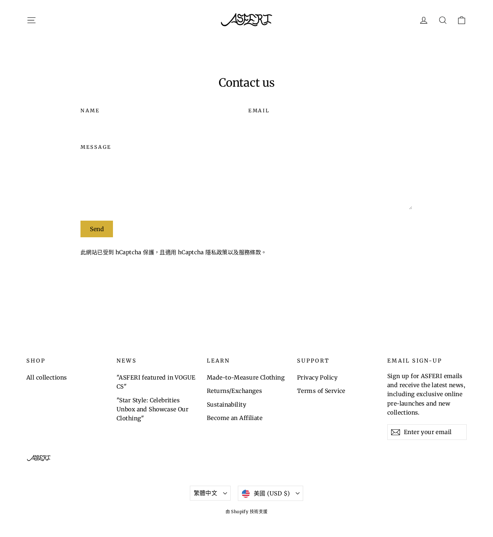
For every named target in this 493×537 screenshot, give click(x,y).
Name (90, 111)
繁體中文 (206, 493)
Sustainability (226, 404)
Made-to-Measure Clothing (246, 377)
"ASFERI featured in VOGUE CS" (156, 382)
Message (96, 147)
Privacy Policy (317, 377)
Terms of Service (321, 390)
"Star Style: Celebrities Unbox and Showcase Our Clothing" (152, 409)
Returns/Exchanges (234, 390)
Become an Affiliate (234, 417)
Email (259, 111)
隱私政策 (216, 252)
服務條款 (250, 252)
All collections (46, 377)
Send (97, 229)
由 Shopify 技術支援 (247, 511)
